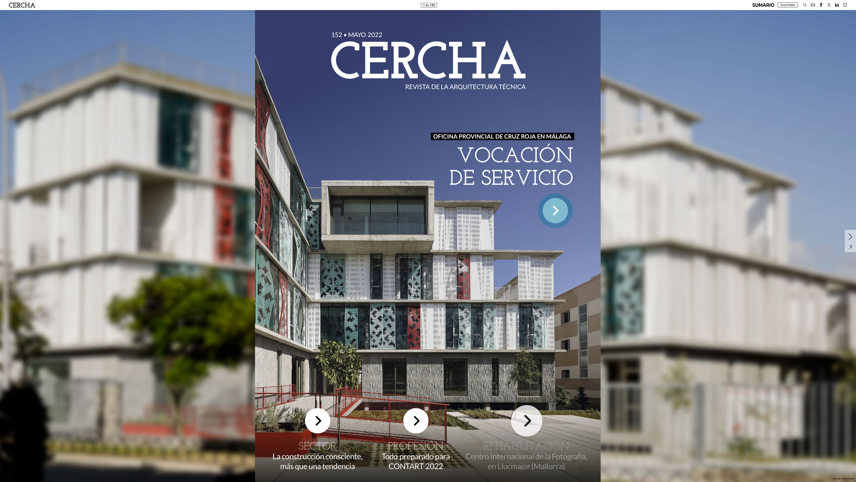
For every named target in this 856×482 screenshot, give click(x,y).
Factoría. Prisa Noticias (843, 479)
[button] (763, 5)
